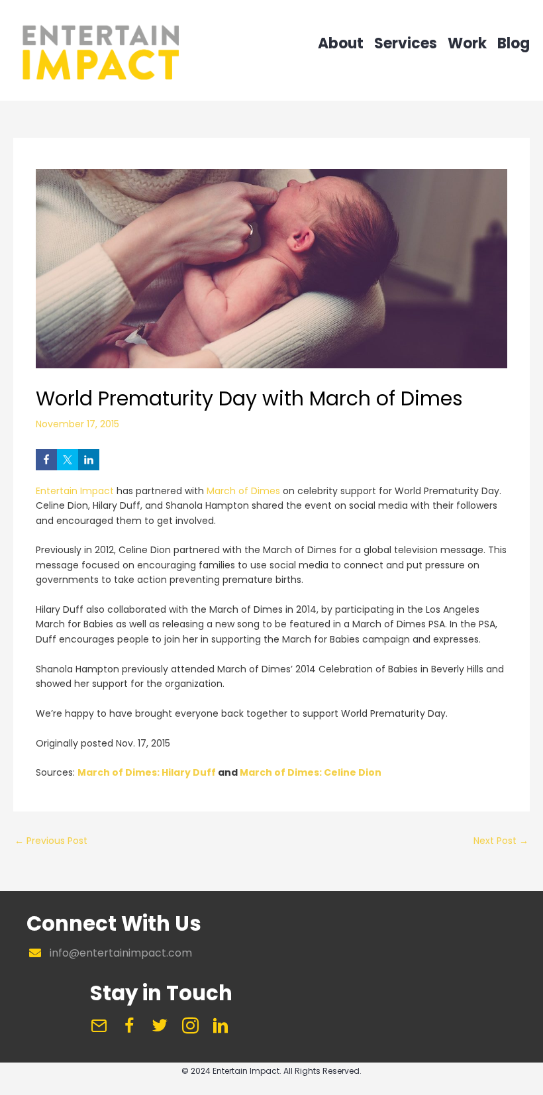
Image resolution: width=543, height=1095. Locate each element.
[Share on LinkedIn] (88, 459)
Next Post (500, 840)
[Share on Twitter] (67, 459)
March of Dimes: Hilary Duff (146, 772)
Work (467, 45)
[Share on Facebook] (46, 459)
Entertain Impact (75, 490)
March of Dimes (243, 490)
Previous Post (51, 840)
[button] (99, 1025)
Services (405, 45)
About (341, 45)
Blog (513, 45)
